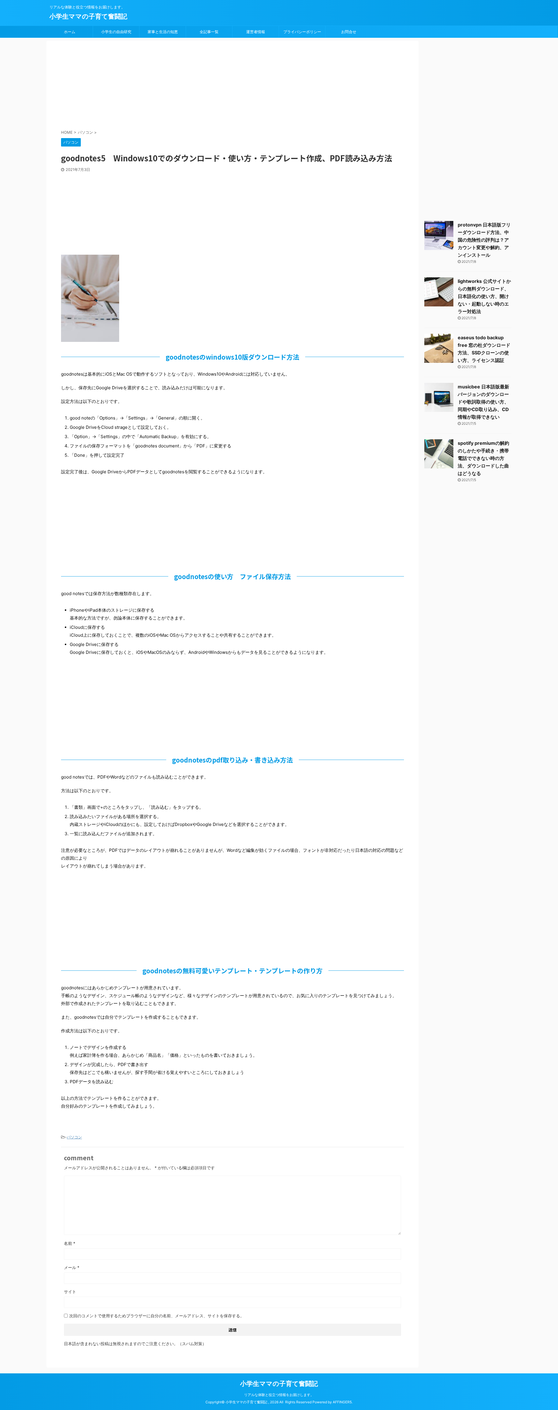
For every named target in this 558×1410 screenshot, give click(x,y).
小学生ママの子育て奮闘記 (88, 16)
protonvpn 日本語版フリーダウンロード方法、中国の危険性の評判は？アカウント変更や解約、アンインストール (484, 240)
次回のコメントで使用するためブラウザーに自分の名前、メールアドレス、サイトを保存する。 (156, 1315)
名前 (69, 1243)
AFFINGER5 (342, 1402)
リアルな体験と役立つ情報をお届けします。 (279, 1395)
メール (71, 1267)
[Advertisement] (202, 85)
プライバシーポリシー (302, 31)
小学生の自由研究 (116, 31)
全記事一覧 (209, 31)
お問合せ (348, 31)
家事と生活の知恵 (163, 31)
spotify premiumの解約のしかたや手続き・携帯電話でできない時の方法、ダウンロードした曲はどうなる (483, 458)
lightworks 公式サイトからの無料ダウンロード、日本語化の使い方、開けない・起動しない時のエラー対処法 (484, 296)
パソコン (74, 1137)
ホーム (69, 31)
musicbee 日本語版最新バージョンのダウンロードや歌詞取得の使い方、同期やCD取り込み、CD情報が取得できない (483, 402)
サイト (70, 1291)
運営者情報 (255, 31)
